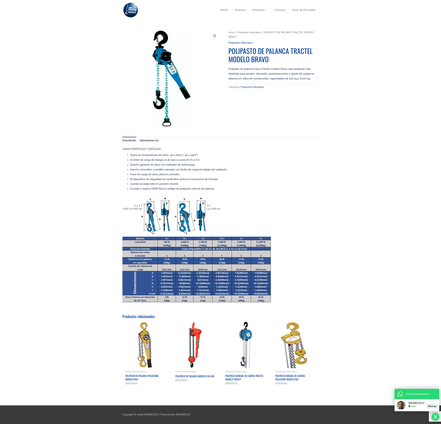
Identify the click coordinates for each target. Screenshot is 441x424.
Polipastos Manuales (248, 32)
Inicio (231, 32)
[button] (215, 36)
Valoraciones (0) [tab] (149, 140)
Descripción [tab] (129, 140)
